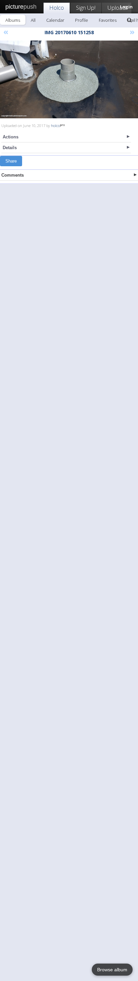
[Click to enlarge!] (69, 79)
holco (55, 125)
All (33, 20)
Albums (12, 20)
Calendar (55, 20)
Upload (117, 7)
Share (11, 161)
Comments (12, 175)
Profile (81, 20)
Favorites (108, 20)
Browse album (112, 969)
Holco (56, 7)
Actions (10, 136)
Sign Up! (85, 7)
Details (10, 147)
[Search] (129, 20)
